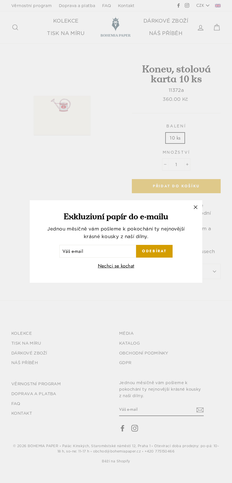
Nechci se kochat (116, 265)
